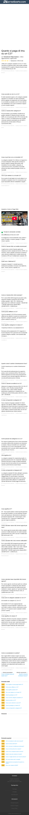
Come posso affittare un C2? (12, 687)
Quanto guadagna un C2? (11, 694)
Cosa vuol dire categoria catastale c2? (14, 697)
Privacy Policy (14, 808)
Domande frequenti (14, 802)
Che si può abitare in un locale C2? (13, 692)
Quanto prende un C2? (11, 700)
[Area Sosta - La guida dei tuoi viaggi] (14, 3)
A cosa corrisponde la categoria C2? (14, 708)
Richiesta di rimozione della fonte (8, 70)
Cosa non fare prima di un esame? (13, 748)
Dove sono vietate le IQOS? (12, 765)
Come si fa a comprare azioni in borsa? (14, 751)
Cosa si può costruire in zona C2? (13, 702)
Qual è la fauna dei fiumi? (11, 743)
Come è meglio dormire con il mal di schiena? (16, 756)
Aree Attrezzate (14, 794)
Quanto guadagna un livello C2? (13, 705)
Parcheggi (14, 789)
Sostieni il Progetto (14, 805)
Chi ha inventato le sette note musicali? (14, 741)
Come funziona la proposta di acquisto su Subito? (15, 762)
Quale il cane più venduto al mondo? (14, 754)
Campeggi (14, 791)
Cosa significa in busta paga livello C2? (14, 684)
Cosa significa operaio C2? (12, 689)
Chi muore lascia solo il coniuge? (13, 759)
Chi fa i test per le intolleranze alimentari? (15, 746)
